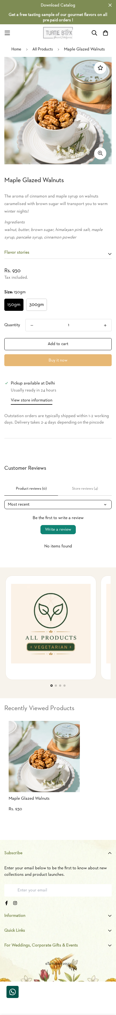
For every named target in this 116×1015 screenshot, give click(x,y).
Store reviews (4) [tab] (85, 489)
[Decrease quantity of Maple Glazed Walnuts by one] (32, 325)
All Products (42, 49)
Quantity (12, 325)
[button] (51, 685)
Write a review (58, 529)
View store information (31, 400)
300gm (36, 304)
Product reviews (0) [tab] (31, 489)
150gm (14, 304)
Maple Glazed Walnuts (29, 798)
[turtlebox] (58, 33)
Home (16, 49)
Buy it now (58, 360)
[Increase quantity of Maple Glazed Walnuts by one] (105, 325)
